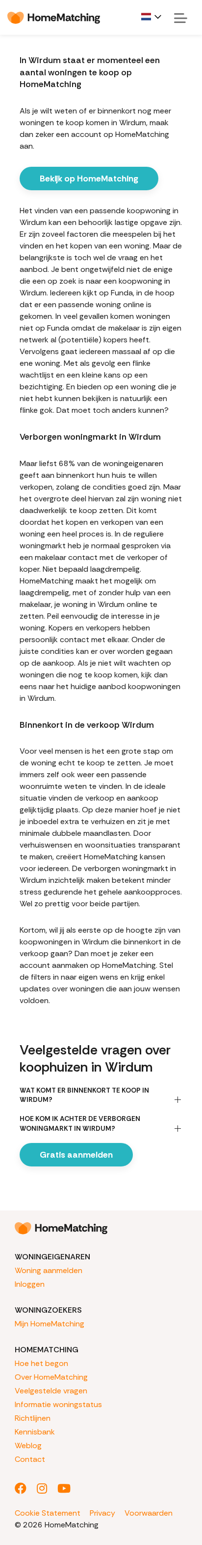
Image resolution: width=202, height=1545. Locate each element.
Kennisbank (35, 1432)
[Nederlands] (152, 16)
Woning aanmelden (48, 1270)
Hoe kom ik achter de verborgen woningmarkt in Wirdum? (80, 1123)
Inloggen (30, 1284)
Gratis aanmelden (76, 1154)
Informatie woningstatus (58, 1404)
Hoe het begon (41, 1363)
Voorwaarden (149, 1513)
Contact (30, 1459)
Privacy (102, 1513)
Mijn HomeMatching (49, 1324)
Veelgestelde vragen (51, 1391)
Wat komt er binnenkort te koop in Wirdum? (84, 1095)
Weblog (28, 1445)
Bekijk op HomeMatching (89, 178)
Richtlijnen (32, 1418)
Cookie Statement (47, 1513)
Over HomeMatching (51, 1377)
